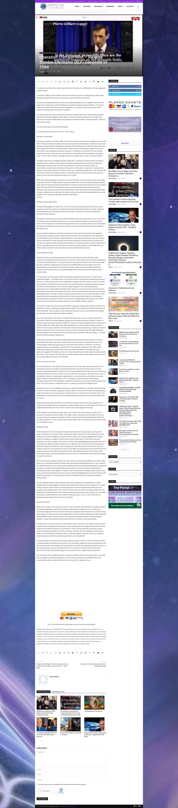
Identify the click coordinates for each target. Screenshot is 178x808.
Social (120, 6)
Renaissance (102, 1)
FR (140, 806)
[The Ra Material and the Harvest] (95, 703)
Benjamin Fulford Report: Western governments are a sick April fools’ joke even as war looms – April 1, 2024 (52, 666)
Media (95, 1)
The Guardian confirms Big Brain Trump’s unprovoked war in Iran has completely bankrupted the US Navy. (70, 713)
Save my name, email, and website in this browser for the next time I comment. (62, 784)
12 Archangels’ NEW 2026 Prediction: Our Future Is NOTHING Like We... (129, 361)
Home (77, 6)
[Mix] (94, 81)
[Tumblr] (90, 81)
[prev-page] (38, 740)
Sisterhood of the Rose (79, 1)
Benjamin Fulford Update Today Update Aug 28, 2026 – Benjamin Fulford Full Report (95, 734)
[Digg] (98, 81)
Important (85, 53)
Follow (138, 90)
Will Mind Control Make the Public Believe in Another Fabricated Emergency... (122, 173)
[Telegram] (72, 81)
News (94, 53)
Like (139, 86)
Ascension (55, 1)
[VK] (64, 81)
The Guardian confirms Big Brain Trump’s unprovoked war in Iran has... (124, 200)
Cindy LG (110, 267)
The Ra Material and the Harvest (93, 711)
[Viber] (77, 81)
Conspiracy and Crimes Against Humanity (55, 12)
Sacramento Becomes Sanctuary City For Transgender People (93, 665)
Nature (133, 1)
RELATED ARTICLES (43, 692)
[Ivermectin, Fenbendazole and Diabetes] (124, 278)
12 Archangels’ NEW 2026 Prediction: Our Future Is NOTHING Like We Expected (47, 734)
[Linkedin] (60, 81)
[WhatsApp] (51, 81)
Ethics (67, 53)
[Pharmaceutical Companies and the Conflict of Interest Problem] (113, 442)
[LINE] (85, 81)
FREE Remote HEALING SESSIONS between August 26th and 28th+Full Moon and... (123, 316)
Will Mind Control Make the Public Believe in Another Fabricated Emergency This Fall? (46, 713)
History (79, 53)
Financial (118, 1)
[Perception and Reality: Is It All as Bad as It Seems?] (71, 724)
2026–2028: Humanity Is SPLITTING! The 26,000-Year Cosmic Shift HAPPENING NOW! (130, 423)
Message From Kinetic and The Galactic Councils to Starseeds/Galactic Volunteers (129, 432)
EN (139, 1)
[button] (138, 6)
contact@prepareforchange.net (67, 806)
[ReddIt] (55, 81)
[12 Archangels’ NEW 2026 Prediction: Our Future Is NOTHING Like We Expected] (47, 724)
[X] (43, 81)
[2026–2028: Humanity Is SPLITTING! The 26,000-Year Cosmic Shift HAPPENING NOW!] (113, 423)
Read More (125, 143)
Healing (90, 1)
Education (62, 53)
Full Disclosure (73, 53)
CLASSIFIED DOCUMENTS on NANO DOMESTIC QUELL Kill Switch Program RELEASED (129, 389)
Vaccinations (110, 53)
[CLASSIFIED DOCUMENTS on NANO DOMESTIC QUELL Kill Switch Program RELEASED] (113, 390)
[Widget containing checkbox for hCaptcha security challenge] (51, 790)
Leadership (126, 1)
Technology (111, 1)
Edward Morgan (112, 178)
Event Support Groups (66, 1)
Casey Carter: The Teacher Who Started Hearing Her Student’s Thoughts (129, 398)
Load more (124, 449)
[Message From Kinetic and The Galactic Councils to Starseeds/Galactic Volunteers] (113, 433)
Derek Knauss (44, 71)
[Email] (68, 81)
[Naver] (102, 81)
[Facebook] (38, 81)
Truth (104, 53)
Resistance (98, 6)
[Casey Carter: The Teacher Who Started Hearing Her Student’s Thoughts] (113, 399)
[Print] (81, 81)
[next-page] (41, 740)
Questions (99, 53)
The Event (86, 6)
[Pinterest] (47, 81)
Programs (110, 6)
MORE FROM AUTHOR (58, 692)
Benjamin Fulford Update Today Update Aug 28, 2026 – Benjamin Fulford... (122, 227)
